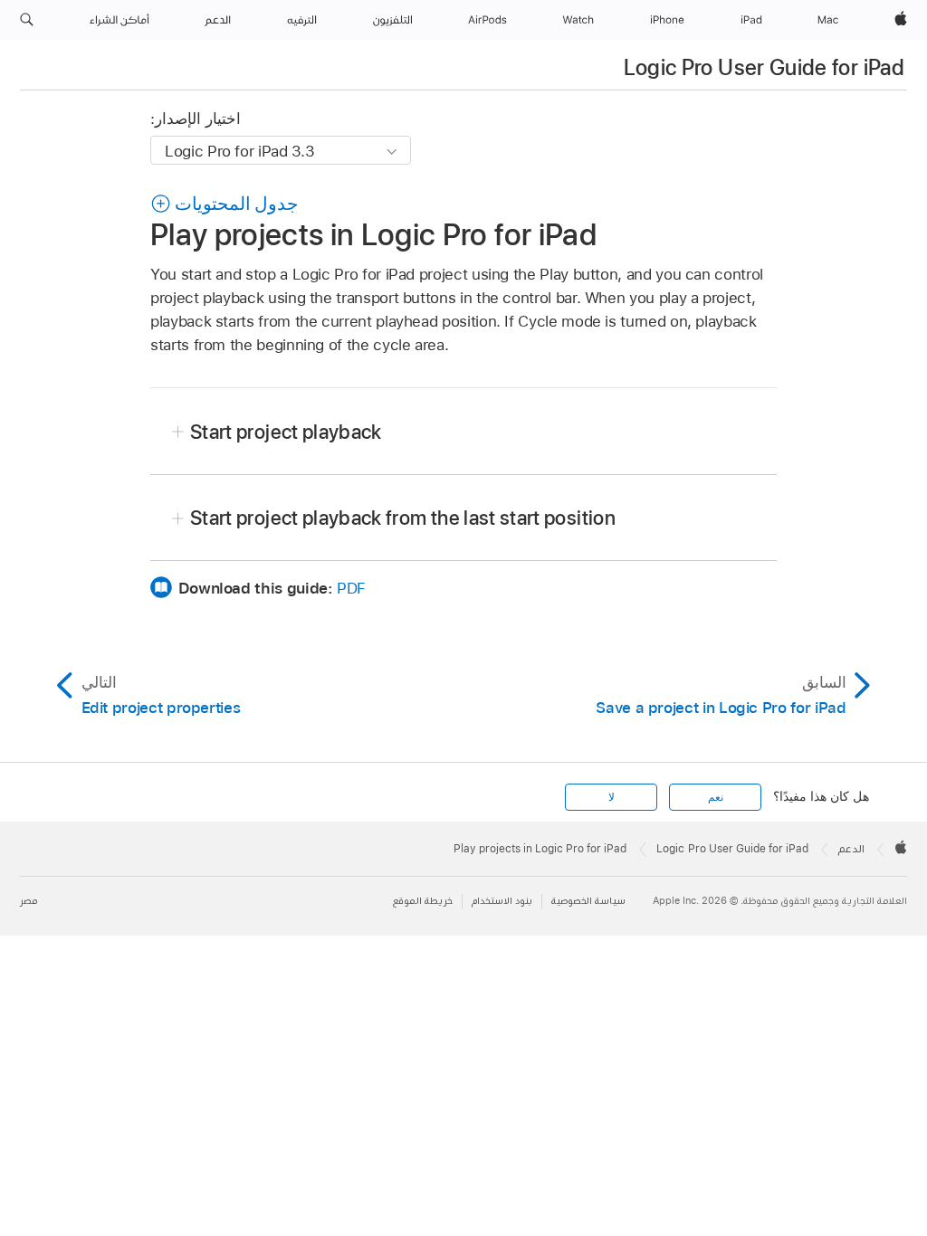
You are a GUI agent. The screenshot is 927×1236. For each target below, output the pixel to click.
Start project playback (286, 431)
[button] (27, 20)
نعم (715, 797)
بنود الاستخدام (502, 901)
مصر (28, 901)
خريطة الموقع (423, 901)
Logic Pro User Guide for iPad (764, 67)
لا (611, 797)
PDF (351, 588)
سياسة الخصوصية (588, 901)
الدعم (851, 848)
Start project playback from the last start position (403, 517)
